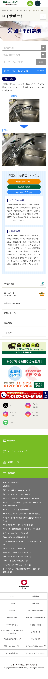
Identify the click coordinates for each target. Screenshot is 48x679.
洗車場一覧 (35, 498)
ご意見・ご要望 (35, 625)
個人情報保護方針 (12, 653)
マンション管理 (24, 525)
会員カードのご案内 (12, 303)
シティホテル (23, 556)
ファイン (34, 639)
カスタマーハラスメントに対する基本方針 (12, 631)
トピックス (8, 333)
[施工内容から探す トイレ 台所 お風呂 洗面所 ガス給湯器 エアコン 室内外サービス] (24, 55)
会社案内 (35, 603)
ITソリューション (21, 565)
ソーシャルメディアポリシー (35, 653)
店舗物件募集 (12, 617)
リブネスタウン (21, 490)
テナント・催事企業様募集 (35, 617)
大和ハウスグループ (11, 646)
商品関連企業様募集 (35, 610)
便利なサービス (10, 313)
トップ (12, 596)
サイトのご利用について (34, 646)
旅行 (20, 548)
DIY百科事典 (9, 284)
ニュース (12, 603)
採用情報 (12, 610)
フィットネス (23, 552)
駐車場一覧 (24, 498)
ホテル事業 (34, 513)
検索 (41, 62)
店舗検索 (35, 596)
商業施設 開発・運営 (19, 529)
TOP (3, 10)
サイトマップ (35, 632)
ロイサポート (11, 10)
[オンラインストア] (38, 3)
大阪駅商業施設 (19, 537)
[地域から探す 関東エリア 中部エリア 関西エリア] (24, 48)
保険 (26, 494)
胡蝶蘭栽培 (23, 509)
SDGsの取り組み (12, 625)
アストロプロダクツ (11, 639)
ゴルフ (22, 533)
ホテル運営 (28, 518)
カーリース (34, 529)
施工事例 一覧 (21, 10)
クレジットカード (30, 502)
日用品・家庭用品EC (18, 560)
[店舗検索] (30, 3)
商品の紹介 (8, 323)
